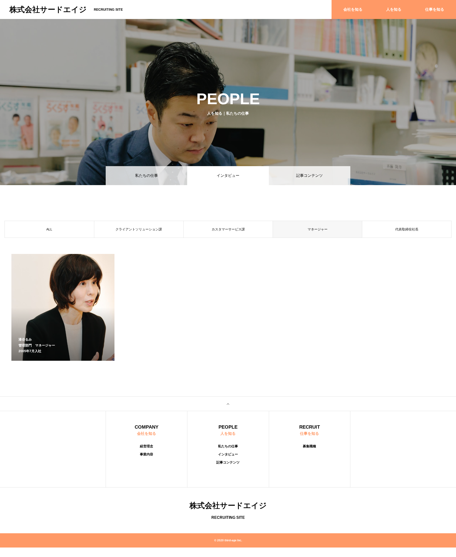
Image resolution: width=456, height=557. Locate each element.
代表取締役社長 (406, 229)
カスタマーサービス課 (228, 229)
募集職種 (309, 446)
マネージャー (318, 229)
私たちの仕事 (146, 175)
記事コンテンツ (309, 175)
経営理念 (146, 446)
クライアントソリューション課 (138, 229)
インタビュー (228, 454)
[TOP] (228, 403)
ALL (49, 229)
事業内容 (146, 454)
